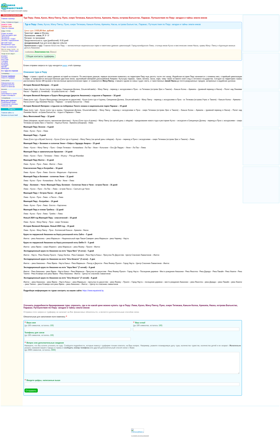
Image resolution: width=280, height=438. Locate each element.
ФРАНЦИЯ (5, 68)
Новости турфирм (8, 78)
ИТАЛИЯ (4, 63)
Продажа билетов (7, 85)
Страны (4, 92)
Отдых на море (7, 33)
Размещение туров (8, 102)
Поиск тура (13, 51)
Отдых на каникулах (8, 47)
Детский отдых (6, 43)
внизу (64, 65)
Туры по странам (7, 28)
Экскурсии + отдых (8, 39)
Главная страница (8, 18)
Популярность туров (9, 93)
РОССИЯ (4, 60)
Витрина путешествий (9, 115)
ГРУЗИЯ (4, 58)
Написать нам (6, 106)
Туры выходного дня (8, 35)
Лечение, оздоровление (10, 40)
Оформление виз (7, 83)
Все (9, 71)
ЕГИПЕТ (4, 56)
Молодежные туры (8, 44)
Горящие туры (6, 26)
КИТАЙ (4, 67)
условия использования (140, 436)
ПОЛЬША (4, 65)
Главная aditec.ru (7, 113)
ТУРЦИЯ (4, 61)
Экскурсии (5, 37)
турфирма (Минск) (40, 52)
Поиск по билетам (8, 86)
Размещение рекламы (9, 104)
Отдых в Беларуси (8, 95)
